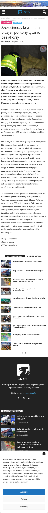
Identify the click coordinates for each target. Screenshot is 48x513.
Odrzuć (24, 499)
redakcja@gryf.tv (30, 393)
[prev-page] (22, 352)
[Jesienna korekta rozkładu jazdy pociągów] (6, 264)
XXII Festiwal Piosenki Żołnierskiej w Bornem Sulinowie (28, 317)
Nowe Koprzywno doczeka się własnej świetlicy (29, 298)
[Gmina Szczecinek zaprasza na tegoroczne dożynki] (6, 346)
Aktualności (7, 23)
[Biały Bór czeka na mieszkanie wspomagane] (6, 273)
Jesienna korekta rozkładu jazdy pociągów (27, 261)
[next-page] (25, 352)
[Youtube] (29, 399)
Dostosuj (24, 506)
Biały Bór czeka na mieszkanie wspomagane (28, 271)
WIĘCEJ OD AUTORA (34, 256)
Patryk (7, 41)
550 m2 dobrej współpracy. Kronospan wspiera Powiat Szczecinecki (29, 326)
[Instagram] (24, 399)
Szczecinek (16, 18)
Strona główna (5, 18)
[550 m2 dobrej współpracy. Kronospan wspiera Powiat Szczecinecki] (6, 328)
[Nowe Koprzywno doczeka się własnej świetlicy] (6, 300)
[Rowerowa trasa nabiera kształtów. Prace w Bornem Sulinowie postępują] (6, 282)
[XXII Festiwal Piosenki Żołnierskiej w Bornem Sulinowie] (6, 318)
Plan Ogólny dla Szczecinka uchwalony (26, 334)
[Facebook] (19, 399)
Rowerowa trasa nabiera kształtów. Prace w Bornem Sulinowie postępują (28, 280)
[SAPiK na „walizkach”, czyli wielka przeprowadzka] (6, 291)
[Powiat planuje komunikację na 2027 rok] (6, 309)
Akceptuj (24, 492)
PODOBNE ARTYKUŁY (15, 256)
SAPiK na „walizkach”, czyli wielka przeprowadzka (24, 289)
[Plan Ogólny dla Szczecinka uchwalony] (6, 337)
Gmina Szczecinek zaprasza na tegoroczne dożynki (27, 344)
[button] (44, 454)
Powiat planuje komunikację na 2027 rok (27, 307)
